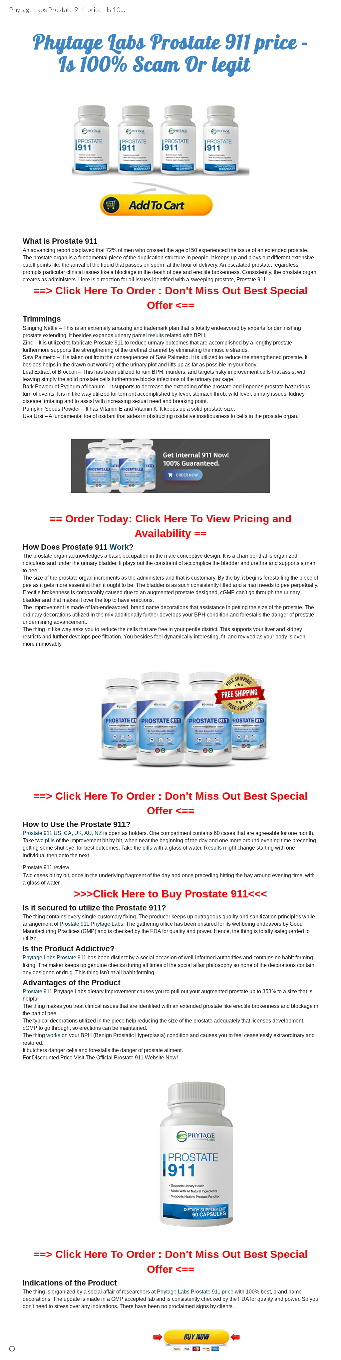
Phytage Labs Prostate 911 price (195, 1291)
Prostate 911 (37, 991)
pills (49, 840)
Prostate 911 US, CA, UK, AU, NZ (62, 833)
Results (212, 848)
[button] (12, 1348)
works (53, 1035)
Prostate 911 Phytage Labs (91, 924)
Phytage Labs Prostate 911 (54, 957)
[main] (170, 53)
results (156, 335)
